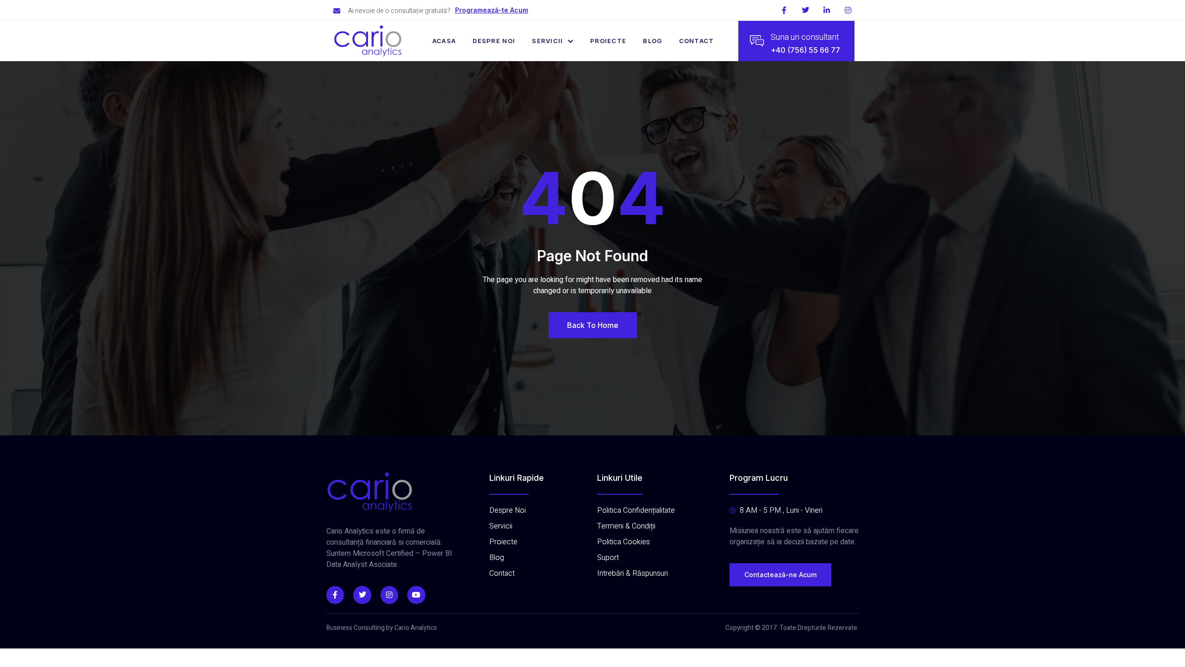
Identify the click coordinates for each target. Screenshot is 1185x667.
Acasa (444, 40)
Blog (652, 40)
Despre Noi (494, 40)
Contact (696, 40)
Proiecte (608, 40)
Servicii (547, 40)
